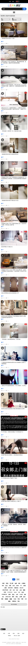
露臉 (2, 599)
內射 (3, 583)
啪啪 (19, 583)
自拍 (14, 590)
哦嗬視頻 (9, 642)
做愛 (16, 583)
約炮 (24, 585)
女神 (17, 594)
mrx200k (10, 587)
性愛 (10, 585)
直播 (25, 594)
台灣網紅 (23, 583)
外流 (14, 585)
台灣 (20, 596)
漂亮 (10, 590)
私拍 (7, 583)
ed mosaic (10, 592)
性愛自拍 (16, 587)
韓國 (22, 599)
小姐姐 (14, 599)
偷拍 (3, 596)
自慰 (5, 587)
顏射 (17, 590)
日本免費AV (4, 642)
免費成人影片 (18, 642)
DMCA (9, 635)
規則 (23, 633)
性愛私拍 (14, 601)
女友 (6, 585)
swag (15, 592)
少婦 (21, 590)
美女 (17, 596)
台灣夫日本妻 (8, 596)
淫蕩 (3, 585)
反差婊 (17, 585)
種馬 (13, 596)
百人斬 (11, 583)
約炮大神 (21, 587)
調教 (24, 590)
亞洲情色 (13, 642)
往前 (18, 579)
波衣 (24, 596)
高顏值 (6, 599)
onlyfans (5, 590)
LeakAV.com (13, 643)
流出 (13, 594)
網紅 (9, 601)
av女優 (21, 594)
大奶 (26, 599)
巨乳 (5, 592)
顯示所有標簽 (14, 604)
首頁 (4, 633)
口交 (19, 592)
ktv (21, 585)
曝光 (19, 601)
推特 (9, 594)
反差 (23, 592)
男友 (19, 599)
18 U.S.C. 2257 (17, 635)
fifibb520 (4, 594)
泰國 (11, 599)
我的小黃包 (24, 642)
